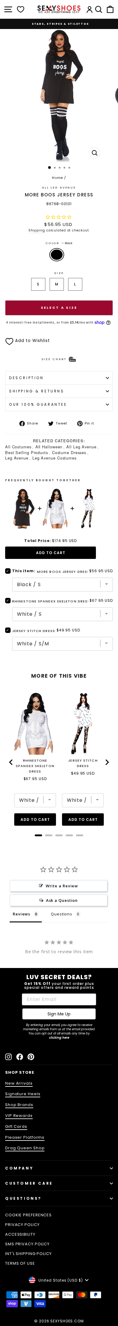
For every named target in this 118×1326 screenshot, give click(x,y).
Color (59, 243)
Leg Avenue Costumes (54, 458)
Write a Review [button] (62, 886)
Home (57, 177)
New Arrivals (19, 1083)
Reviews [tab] (21, 914)
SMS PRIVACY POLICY (27, 1244)
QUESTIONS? (23, 1198)
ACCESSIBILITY (20, 1234)
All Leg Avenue (59, 187)
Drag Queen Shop (24, 1148)
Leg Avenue (16, 458)
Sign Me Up (59, 1014)
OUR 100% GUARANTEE (38, 404)
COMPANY (19, 1168)
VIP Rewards (19, 1115)
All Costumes (18, 447)
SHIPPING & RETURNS (36, 391)
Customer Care (29, 1183)
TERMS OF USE (20, 1263)
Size (59, 273)
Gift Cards (16, 1126)
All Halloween (49, 447)
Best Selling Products (26, 452)
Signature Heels (22, 1094)
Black (57, 255)
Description (26, 377)
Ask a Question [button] (62, 900)
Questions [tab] (61, 914)
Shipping (36, 230)
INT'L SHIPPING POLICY (28, 1254)
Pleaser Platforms (24, 1137)
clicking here (59, 1037)
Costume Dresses (69, 452)
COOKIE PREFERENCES (28, 1215)
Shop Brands (19, 1105)
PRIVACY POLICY (22, 1225)
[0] (20, 9)
